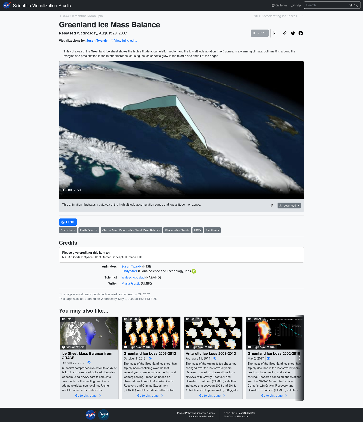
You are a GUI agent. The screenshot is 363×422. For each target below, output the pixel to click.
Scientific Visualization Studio (42, 5)
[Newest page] (302, 16)
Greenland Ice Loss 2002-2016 (274, 353)
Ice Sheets (212, 230)
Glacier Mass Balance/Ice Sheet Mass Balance (131, 230)
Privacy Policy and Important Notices (196, 413)
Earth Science (88, 230)
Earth (69, 222)
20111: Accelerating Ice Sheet (274, 16)
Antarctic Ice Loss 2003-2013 (211, 353)
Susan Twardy (97, 40)
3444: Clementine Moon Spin (82, 16)
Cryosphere (68, 230)
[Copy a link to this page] (285, 33)
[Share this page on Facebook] (301, 33)
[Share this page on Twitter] (293, 33)
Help (297, 5)
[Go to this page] (89, 333)
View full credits (125, 40)
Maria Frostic (131, 283)
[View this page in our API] (275, 33)
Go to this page (86, 395)
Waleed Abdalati (133, 277)
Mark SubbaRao (247, 413)
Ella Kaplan (243, 416)
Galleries (281, 5)
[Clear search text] (349, 5)
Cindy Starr (130, 271)
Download (290, 205)
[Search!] (356, 5)
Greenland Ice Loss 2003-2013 (150, 353)
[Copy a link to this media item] (271, 205)
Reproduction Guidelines (202, 416)
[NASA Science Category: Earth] (89, 362)
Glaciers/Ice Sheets (177, 230)
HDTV (197, 230)
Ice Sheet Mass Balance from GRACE (87, 355)
